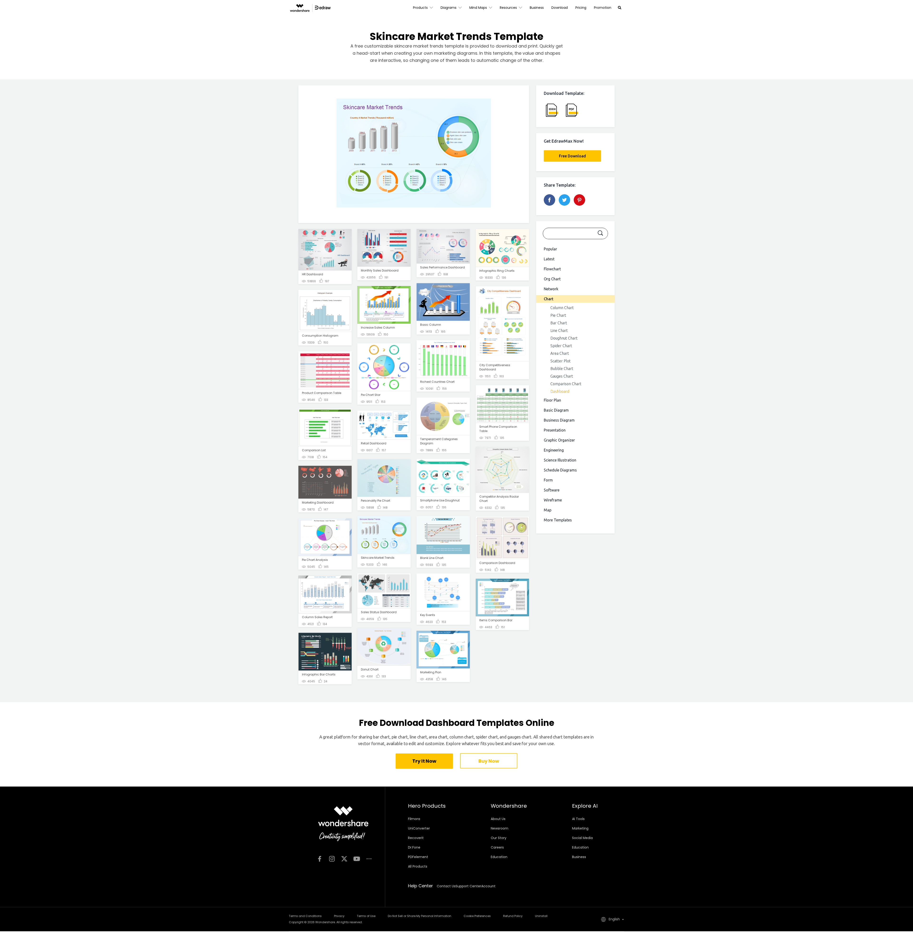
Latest (549, 259)
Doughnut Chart (564, 338)
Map (547, 510)
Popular (550, 249)
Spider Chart (561, 346)
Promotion (602, 7)
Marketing (580, 828)
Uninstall (541, 916)
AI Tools (578, 818)
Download (559, 7)
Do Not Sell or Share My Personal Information (419, 916)
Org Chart (552, 279)
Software (551, 490)
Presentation (555, 430)
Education (499, 856)
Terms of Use (366, 916)
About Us (498, 818)
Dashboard (559, 391)
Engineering (554, 450)
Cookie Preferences (477, 916)
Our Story (498, 837)
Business (537, 7)
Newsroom (499, 828)
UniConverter (419, 828)
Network (551, 289)
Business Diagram (559, 420)
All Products (417, 866)
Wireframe (553, 500)
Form (548, 480)
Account (488, 886)
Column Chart (562, 308)
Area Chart (559, 353)
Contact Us (446, 886)
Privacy (339, 916)
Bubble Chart (561, 368)
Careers (497, 847)
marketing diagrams (455, 53)
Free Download (572, 156)
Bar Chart (558, 323)
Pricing (580, 7)
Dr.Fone (414, 847)
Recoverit (416, 837)
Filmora (414, 818)
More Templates (558, 520)
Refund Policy (513, 916)
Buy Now (488, 761)
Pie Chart (558, 315)
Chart (549, 299)
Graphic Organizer (559, 440)
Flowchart (552, 269)
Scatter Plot (560, 361)
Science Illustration (560, 460)
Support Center (468, 886)
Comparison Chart (565, 384)
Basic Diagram (556, 410)
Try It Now (424, 761)
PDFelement (418, 856)
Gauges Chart (561, 376)
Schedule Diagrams (560, 470)
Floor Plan (552, 400)
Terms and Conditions (305, 916)
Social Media (582, 837)
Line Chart (559, 330)
